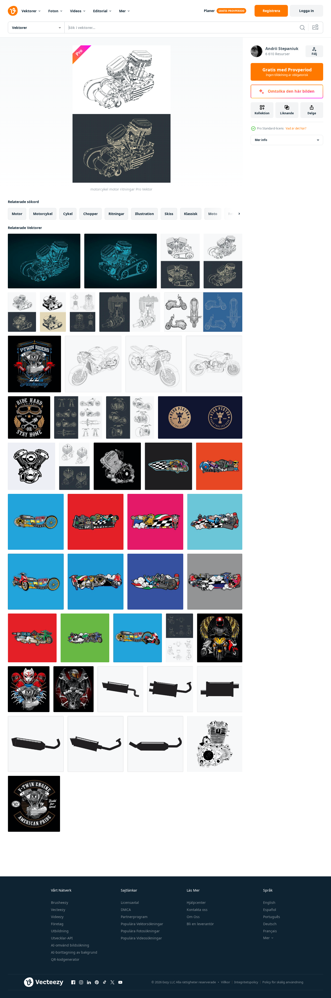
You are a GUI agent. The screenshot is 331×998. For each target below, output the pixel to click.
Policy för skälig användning (282, 982)
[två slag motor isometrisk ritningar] (74, 466)
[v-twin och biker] (28, 689)
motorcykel (42, 213)
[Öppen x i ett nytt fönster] (112, 982)
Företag (57, 923)
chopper (90, 213)
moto (212, 213)
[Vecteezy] (13, 11)
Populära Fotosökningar (140, 931)
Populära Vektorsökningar (142, 923)
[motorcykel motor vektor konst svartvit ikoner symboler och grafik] (31, 466)
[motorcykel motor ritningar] (223, 261)
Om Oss (193, 916)
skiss (169, 213)
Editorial (100, 11)
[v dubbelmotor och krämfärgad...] (34, 364)
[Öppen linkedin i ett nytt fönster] (89, 982)
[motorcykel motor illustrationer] (53, 312)
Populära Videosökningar (141, 938)
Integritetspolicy (246, 982)
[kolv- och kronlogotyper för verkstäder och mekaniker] (200, 417)
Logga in (306, 10)
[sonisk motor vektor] (117, 466)
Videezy (57, 916)
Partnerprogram (134, 916)
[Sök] (302, 27)
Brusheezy (59, 902)
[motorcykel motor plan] (44, 261)
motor (17, 213)
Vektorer (29, 11)
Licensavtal (130, 902)
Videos (75, 11)
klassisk (190, 213)
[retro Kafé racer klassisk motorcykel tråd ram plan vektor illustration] (93, 364)
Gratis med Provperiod (287, 72)
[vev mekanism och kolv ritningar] (179, 638)
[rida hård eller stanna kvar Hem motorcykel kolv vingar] (29, 417)
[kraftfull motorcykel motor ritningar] (180, 261)
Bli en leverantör (200, 923)
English (269, 902)
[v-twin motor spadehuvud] (34, 804)
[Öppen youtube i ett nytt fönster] (120, 982)
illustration (144, 213)
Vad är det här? (296, 128)
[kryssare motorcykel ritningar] (78, 417)
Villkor (225, 982)
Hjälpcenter (196, 902)
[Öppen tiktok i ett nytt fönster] (105, 982)
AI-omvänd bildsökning (70, 945)
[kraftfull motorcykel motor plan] (120, 261)
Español (269, 909)
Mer (122, 11)
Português (271, 916)
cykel (68, 213)
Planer (209, 10)
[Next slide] (235, 214)
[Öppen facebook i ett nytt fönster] (73, 982)
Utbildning (60, 931)
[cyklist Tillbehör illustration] (168, 466)
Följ (314, 54)
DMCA (126, 909)
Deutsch (270, 923)
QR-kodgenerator (65, 959)
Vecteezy (58, 909)
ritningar (116, 213)
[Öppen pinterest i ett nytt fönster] (97, 982)
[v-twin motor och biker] (73, 689)
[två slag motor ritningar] (82, 312)
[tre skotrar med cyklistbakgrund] (219, 638)
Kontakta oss (197, 909)
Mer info (261, 140)
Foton (53, 11)
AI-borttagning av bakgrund (74, 952)
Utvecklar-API (62, 938)
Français (270, 931)
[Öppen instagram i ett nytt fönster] (81, 982)
